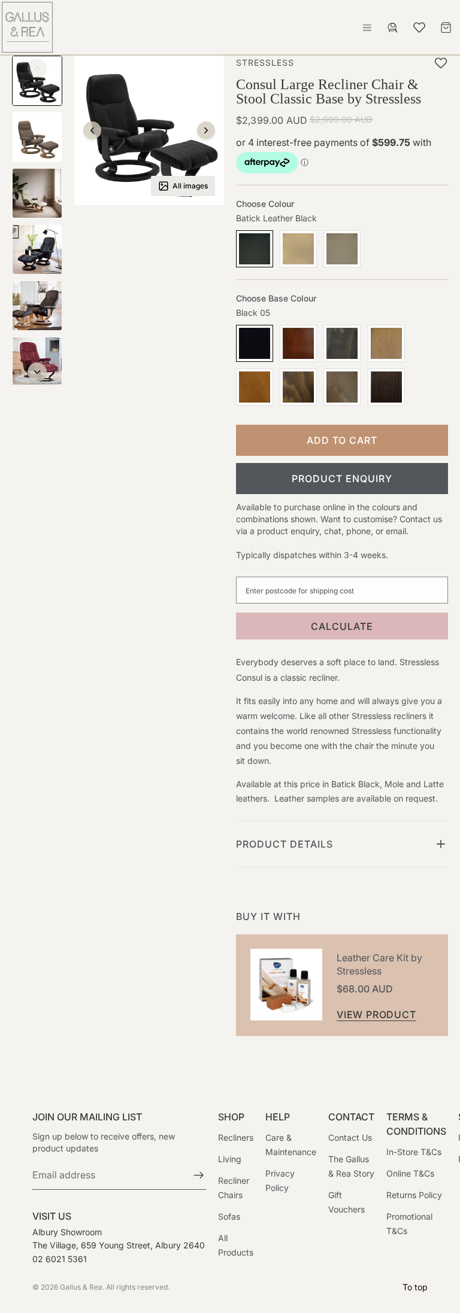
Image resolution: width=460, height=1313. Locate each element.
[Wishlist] (419, 26)
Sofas (229, 1217)
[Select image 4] (37, 249)
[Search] (393, 27)
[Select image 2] (37, 137)
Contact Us (350, 1138)
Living (229, 1159)
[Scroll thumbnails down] (37, 372)
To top (415, 1287)
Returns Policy (414, 1195)
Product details (284, 844)
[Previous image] (92, 130)
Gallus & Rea (81, 1286)
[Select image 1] (37, 81)
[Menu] (367, 27)
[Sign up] (199, 1176)
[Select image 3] (37, 193)
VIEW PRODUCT (376, 1014)
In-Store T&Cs (413, 1152)
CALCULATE (342, 626)
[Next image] (206, 130)
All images (190, 185)
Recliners (235, 1138)
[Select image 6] (37, 362)
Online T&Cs (410, 1174)
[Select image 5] (37, 306)
